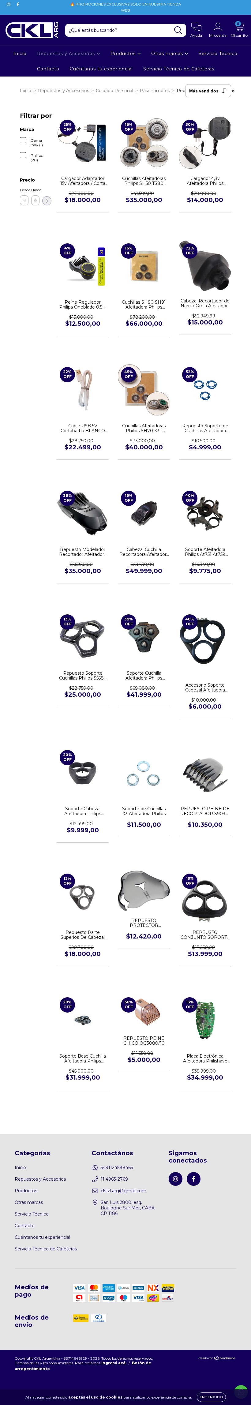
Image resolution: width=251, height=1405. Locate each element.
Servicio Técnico (218, 53)
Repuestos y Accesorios (66, 53)
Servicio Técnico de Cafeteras (178, 69)
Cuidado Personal (114, 90)
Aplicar (46, 200)
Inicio (20, 53)
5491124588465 (117, 1167)
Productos (124, 53)
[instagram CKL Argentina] (9, 4)
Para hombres (155, 90)
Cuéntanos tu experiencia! (101, 69)
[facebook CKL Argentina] (18, 4)
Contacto (48, 69)
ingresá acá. (113, 1363)
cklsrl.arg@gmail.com (123, 1190)
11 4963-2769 (114, 1179)
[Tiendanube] (217, 1359)
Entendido (211, 1397)
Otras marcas (168, 53)
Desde (24, 190)
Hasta (35, 190)
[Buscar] (178, 30)
